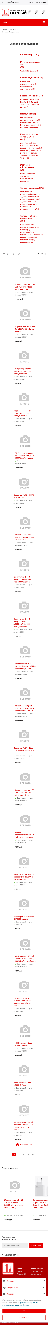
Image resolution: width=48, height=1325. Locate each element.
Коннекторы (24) (26, 242)
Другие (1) (24, 107)
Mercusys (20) (37, 148)
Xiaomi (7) (24, 155)
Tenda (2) (34, 102)
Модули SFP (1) (26, 192)
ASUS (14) (24, 143)
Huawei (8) (34, 145)
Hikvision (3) (34, 99)
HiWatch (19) (25, 102)
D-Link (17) (24, 145)
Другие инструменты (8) (30, 120)
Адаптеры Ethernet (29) (29, 197)
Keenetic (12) (25, 148)
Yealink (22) (24, 71)
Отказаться (24, 1317)
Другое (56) (24, 176)
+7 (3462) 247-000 (11, 2)
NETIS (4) (23, 153)
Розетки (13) (25, 230)
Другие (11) (33, 155)
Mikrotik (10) (25, 150)
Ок (24, 1310)
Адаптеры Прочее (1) (29, 204)
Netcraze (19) (36, 150)
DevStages (15, 1322)
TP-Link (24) (25, 104)
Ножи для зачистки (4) (29, 127)
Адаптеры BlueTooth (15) (30, 194)
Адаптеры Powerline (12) (30, 199)
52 (33, 1154)
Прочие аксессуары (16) (29, 227)
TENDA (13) (32, 153)
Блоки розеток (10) (27, 174)
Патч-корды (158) (27, 225)
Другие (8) (34, 71)
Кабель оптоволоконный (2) (31, 235)
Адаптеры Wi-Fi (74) (28, 201)
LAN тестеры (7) (26, 117)
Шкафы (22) (24, 181)
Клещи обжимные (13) (29, 122)
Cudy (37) (32, 143)
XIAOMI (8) (35, 104)
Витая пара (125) (27, 232)
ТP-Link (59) (25, 158)
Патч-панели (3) (26, 179)
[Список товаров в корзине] (43, 14)
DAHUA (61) (24, 99)
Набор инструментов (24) (30, 125)
